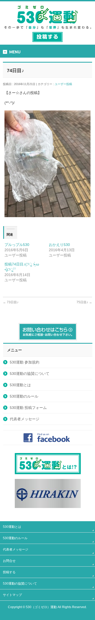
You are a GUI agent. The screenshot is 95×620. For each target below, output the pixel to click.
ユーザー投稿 (65, 84)
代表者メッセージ (24, 419)
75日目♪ (84, 302)
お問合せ (9, 561)
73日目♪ (10, 302)
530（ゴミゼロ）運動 (41, 607)
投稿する (9, 572)
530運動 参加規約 (24, 362)
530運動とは (20, 385)
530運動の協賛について (29, 373)
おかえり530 (59, 245)
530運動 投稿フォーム (28, 407)
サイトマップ (12, 595)
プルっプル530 (16, 245)
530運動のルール (24, 396)
